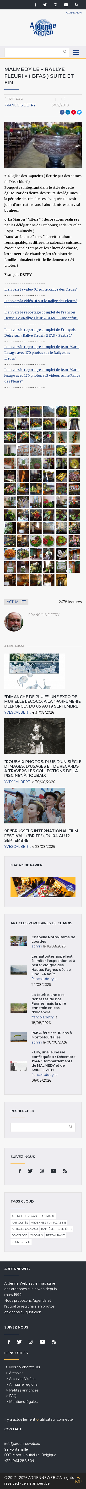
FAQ (12, 1396)
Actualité (16, 602)
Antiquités (20, 1222)
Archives (16, 1373)
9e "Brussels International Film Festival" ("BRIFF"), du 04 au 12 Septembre (41, 835)
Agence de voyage (25, 1216)
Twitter (79, 112)
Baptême (47, 1229)
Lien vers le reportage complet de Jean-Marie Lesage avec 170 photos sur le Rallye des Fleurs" (41, 353)
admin (37, 946)
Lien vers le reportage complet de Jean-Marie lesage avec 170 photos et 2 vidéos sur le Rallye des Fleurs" (42, 375)
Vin (28, 1242)
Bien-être (65, 1229)
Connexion (74, 12)
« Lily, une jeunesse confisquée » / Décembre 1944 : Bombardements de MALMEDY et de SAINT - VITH (53, 1061)
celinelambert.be (36, 1483)
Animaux (48, 1216)
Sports (17, 1242)
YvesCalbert (17, 712)
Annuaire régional (23, 1384)
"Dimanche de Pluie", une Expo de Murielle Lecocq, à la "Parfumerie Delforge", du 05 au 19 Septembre (42, 701)
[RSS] (77, 5)
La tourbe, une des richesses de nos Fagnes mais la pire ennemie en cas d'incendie (49, 1004)
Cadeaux (36, 1235)
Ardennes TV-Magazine (48, 1222)
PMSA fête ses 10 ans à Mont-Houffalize (52, 1035)
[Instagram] (55, 5)
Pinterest (73, 112)
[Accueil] (43, 36)
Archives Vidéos (22, 1379)
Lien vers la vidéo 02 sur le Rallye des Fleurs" (41, 289)
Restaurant (55, 1235)
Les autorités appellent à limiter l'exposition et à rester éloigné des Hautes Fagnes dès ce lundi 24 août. (53, 965)
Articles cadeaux (25, 1229)
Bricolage (19, 1235)
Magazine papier (43, 887)
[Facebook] (35, 5)
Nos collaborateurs (24, 1367)
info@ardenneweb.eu (22, 1443)
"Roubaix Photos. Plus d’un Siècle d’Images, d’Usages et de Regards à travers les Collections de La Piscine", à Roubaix (42, 768)
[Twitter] (45, 5)
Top (78, 1481)
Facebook (62, 112)
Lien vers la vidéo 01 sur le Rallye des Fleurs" (40, 301)
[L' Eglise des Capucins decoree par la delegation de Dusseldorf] (10, 411)
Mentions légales (23, 1401)
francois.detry (20, 105)
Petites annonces (23, 1390)
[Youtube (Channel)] (66, 5)
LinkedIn (67, 112)
